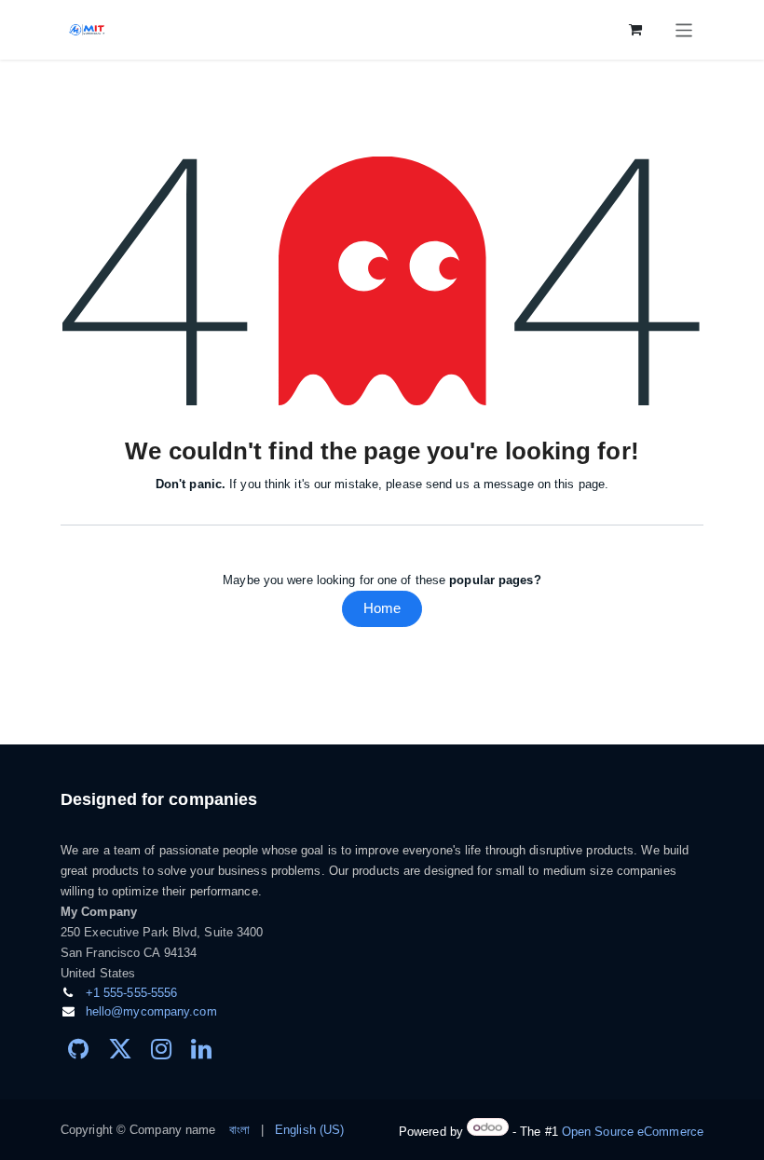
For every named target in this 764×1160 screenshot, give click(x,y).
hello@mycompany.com (151, 1011)
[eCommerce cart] (636, 29)
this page (579, 484)
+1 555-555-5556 (132, 993)
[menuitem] (239, 1130)
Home (382, 608)
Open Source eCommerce (632, 1132)
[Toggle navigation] (684, 29)
